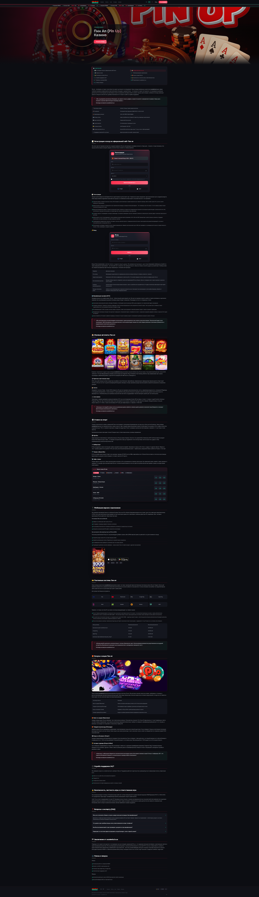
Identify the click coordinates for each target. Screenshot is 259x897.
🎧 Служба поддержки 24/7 (101, 77)
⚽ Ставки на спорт (99, 72)
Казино (102, 2)
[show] (145, 170)
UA (146, 2)
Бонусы (122, 889)
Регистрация (163, 2)
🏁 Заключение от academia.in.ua (139, 80)
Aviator (119, 2)
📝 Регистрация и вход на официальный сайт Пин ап (105, 70)
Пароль (112, 167)
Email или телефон (114, 239)
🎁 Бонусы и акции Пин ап (137, 75)
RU (149, 2)
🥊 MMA (121, 472)
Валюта (112, 173)
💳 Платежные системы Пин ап (101, 75)
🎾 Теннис (102, 472)
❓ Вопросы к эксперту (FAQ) (101, 80)
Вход (156, 2)
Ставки (115, 2)
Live (111, 2)
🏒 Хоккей (116, 472)
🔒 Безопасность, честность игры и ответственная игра (143, 77)
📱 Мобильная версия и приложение (139, 72)
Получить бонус (100, 41)
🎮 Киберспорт (128, 472)
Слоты (106, 2)
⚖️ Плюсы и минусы (99, 82)
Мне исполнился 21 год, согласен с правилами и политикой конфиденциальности (129, 179)
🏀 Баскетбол (109, 472)
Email (112, 161)
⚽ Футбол (96, 472)
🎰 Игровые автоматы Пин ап (138, 70)
